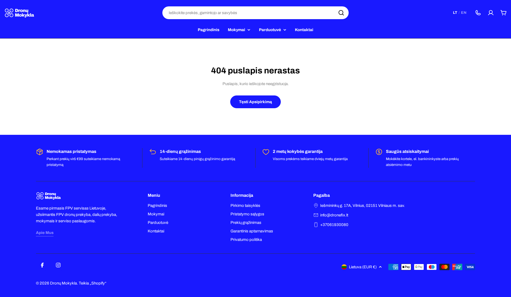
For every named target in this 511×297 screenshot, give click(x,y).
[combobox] (255, 12)
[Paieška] (341, 13)
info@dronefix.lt (334, 215)
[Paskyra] (491, 13)
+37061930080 (334, 225)
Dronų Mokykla (63, 283)
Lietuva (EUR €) (363, 267)
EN (464, 13)
